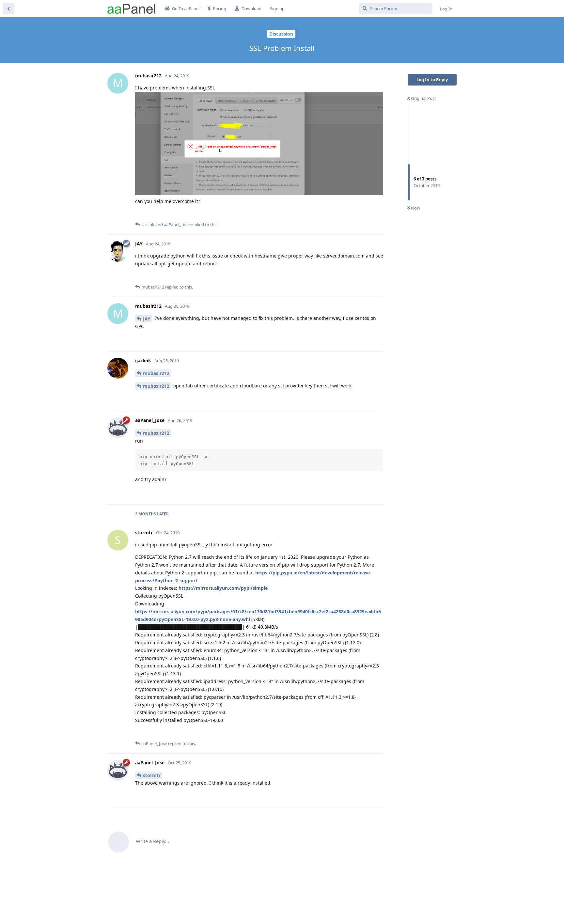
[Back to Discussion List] (8, 8)
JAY (146, 319)
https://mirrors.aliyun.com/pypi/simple (223, 588)
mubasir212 (156, 373)
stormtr (152, 775)
